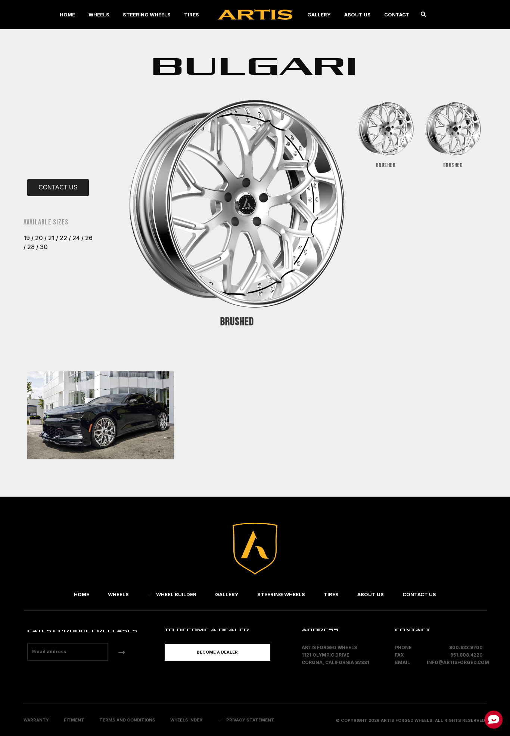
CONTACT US (58, 187)
